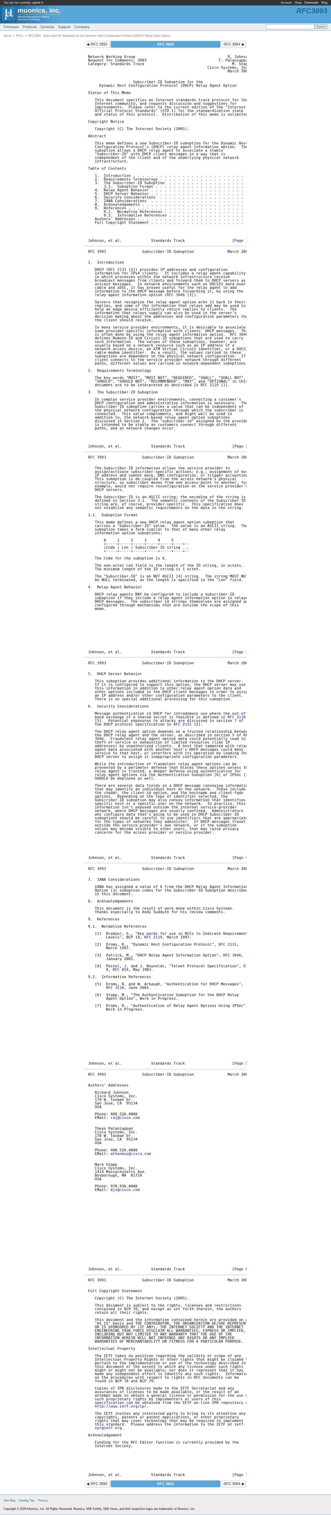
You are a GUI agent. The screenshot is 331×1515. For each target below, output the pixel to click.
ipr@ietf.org (108, 1428)
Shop (298, 2)
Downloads (311, 2)
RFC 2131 (117, 269)
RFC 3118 (237, 717)
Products (30, 27)
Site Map (9, 1500)
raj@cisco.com (125, 1118)
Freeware (11, 27)
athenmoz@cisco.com (131, 1154)
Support (64, 27)
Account (286, 2)
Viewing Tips (26, 1500)
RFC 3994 (232, 44)
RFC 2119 (210, 385)
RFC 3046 (176, 295)
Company (82, 27)
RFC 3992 (99, 44)
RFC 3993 (97, 251)
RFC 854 (121, 969)
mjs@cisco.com (125, 1190)
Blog (324, 2)
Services (47, 27)
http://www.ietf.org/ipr (121, 1406)
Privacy (43, 1500)
